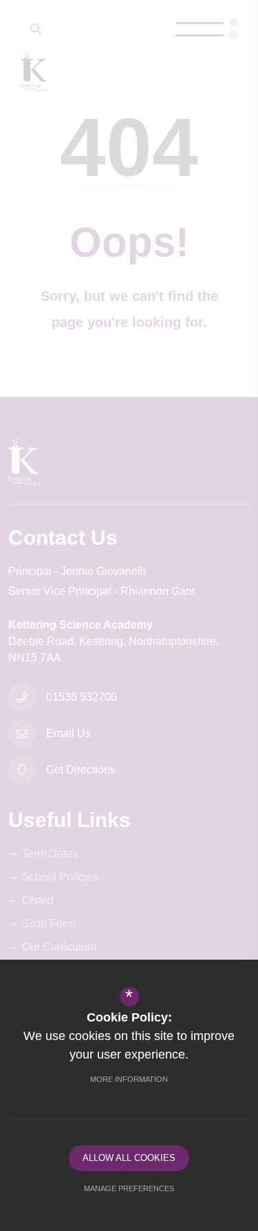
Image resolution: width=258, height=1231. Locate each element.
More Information (129, 1079)
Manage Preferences (129, 1188)
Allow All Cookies (129, 1158)
